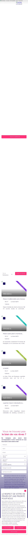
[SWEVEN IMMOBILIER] (21, 3)
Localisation (5, 463)
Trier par (4, 273)
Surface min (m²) (7, 472)
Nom (4, 448)
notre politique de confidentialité (10, 524)
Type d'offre (5, 455)
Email (4, 452)
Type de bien (5, 459)
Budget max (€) (7, 468)
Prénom (5, 444)
